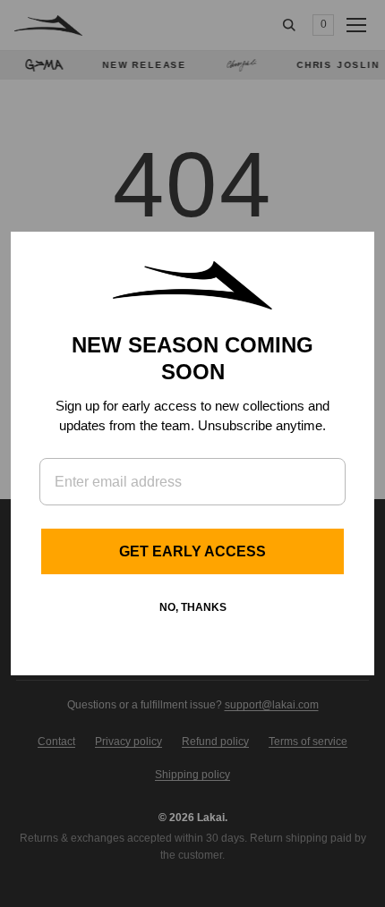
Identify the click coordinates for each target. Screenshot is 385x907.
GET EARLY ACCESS (192, 551)
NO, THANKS (193, 607)
